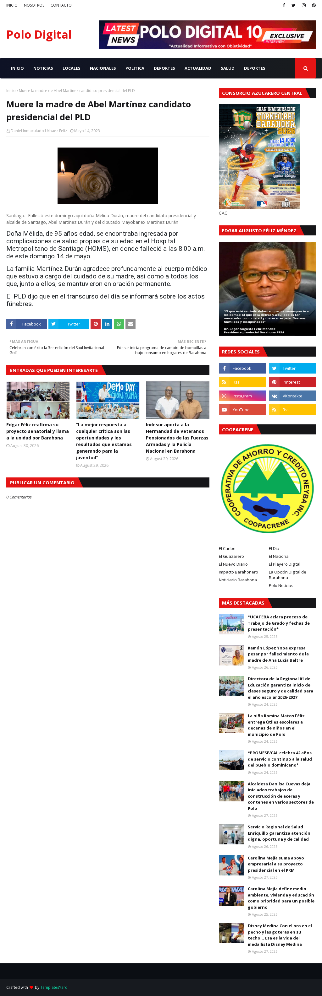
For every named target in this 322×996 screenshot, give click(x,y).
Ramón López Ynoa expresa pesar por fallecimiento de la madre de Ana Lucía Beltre (278, 654)
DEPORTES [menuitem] (164, 68)
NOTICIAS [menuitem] (43, 68)
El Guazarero (231, 556)
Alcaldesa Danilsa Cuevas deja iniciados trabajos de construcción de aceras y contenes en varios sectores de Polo (281, 796)
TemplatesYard (54, 987)
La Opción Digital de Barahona (287, 574)
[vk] (292, 395)
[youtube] (242, 409)
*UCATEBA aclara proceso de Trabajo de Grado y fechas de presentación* (279, 623)
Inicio (11, 90)
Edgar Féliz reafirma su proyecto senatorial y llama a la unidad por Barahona (37, 431)
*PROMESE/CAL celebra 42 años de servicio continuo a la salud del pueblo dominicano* (280, 759)
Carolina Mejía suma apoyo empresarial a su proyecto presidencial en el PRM (276, 864)
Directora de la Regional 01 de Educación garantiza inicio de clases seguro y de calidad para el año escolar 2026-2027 (280, 688)
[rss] (242, 382)
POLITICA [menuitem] (134, 68)
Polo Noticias (281, 585)
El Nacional (279, 556)
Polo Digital (39, 34)
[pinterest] (313, 5)
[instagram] (303, 5)
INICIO (12, 5)
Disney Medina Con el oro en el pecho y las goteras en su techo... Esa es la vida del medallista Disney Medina (280, 935)
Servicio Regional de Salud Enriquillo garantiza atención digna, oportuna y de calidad (279, 833)
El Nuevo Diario (233, 564)
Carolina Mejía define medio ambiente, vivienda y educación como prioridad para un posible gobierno (281, 898)
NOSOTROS (34, 5)
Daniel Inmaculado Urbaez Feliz (39, 130)
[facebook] (284, 5)
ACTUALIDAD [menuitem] (198, 68)
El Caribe (227, 548)
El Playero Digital (284, 564)
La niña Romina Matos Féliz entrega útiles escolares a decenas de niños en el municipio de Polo (276, 725)
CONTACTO (61, 5)
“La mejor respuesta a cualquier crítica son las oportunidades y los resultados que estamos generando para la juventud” (104, 441)
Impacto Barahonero (238, 572)
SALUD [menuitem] (228, 68)
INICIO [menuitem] (17, 68)
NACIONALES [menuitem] (103, 68)
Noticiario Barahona (238, 580)
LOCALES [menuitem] (71, 68)
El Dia (274, 548)
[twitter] (293, 5)
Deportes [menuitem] (254, 68)
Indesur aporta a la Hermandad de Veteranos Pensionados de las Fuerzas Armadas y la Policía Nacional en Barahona (177, 438)
